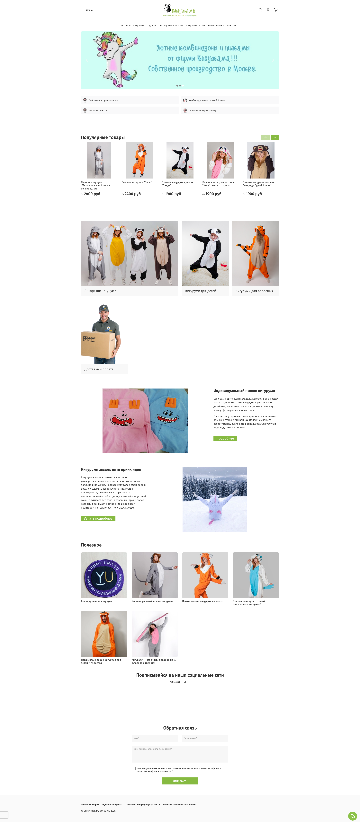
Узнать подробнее (98, 518)
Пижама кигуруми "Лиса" (137, 182)
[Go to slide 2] (180, 86)
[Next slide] (273, 60)
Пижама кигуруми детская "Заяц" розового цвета (218, 184)
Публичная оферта (112, 804)
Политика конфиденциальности (143, 804)
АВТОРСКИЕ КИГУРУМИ (132, 25)
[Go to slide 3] (183, 86)
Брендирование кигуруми (96, 601)
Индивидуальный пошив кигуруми (152, 601)
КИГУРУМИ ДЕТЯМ (195, 25)
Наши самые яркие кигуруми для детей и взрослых (101, 661)
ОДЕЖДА (152, 25)
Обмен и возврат (90, 804)
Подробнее (225, 438)
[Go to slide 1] (177, 86)
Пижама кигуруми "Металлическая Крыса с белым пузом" (96, 185)
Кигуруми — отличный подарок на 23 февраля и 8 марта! (154, 661)
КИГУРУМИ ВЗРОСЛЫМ (171, 25)
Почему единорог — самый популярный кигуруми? (249, 603)
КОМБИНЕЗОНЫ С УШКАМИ (222, 25)
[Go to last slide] (86, 60)
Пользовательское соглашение (179, 804)
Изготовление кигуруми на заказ (202, 601)
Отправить (180, 781)
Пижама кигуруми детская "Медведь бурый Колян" (258, 184)
